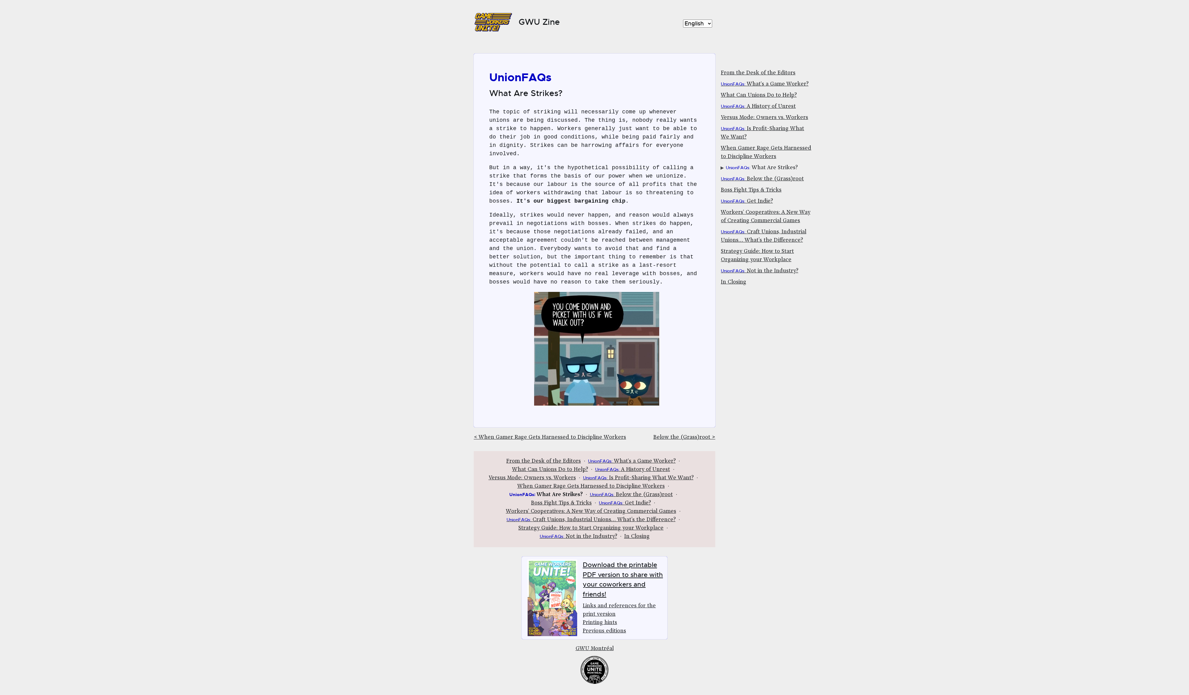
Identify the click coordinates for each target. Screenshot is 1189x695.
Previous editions (604, 631)
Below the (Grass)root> (684, 437)
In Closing (733, 282)
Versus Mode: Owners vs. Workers (764, 118)
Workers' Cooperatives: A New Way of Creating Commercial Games (591, 511)
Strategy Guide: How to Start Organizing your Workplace (591, 528)
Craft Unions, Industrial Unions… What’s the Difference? (591, 520)
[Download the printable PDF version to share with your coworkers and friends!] (554, 598)
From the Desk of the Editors (758, 73)
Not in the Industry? (759, 271)
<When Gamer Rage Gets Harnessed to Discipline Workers (550, 437)
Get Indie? (747, 201)
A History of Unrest (758, 106)
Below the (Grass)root (762, 179)
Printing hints (600, 623)
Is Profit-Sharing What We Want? (638, 478)
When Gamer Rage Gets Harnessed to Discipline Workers (591, 486)
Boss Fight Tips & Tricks (751, 190)
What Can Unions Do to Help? (759, 95)
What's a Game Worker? (764, 84)
